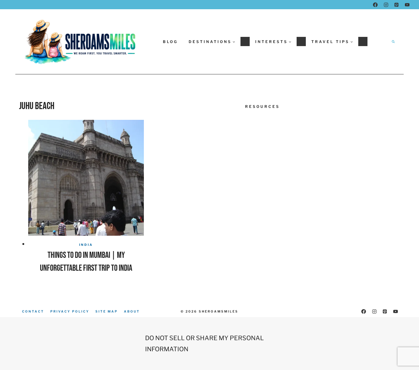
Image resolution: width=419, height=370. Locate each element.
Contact (33, 311)
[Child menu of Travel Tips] (362, 41)
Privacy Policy (69, 311)
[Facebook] (375, 4)
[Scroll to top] (402, 349)
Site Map (106, 311)
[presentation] (86, 178)
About (132, 311)
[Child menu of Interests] (301, 41)
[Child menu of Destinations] (245, 41)
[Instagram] (385, 4)
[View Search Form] (393, 41)
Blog (170, 41)
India (86, 244)
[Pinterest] (396, 4)
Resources (262, 106)
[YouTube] (407, 4)
